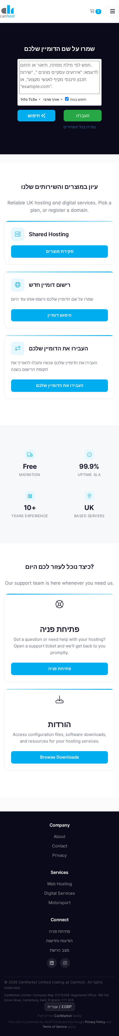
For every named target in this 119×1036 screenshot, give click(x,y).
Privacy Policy (95, 1022)
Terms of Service (55, 1027)
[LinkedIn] (52, 963)
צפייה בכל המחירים (79, 126)
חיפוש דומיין (60, 315)
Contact (59, 845)
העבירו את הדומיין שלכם (59, 385)
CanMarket (63, 1016)
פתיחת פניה (59, 668)
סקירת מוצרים (59, 251)
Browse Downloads (59, 757)
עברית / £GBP (60, 1006)
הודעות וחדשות (59, 940)
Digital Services (59, 893)
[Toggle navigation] (112, 11)
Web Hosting (59, 883)
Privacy (59, 855)
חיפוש (34, 115)
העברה (82, 115)
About (59, 836)
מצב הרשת (59, 950)
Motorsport (59, 902)
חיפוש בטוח (78, 99)
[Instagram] (65, 963)
